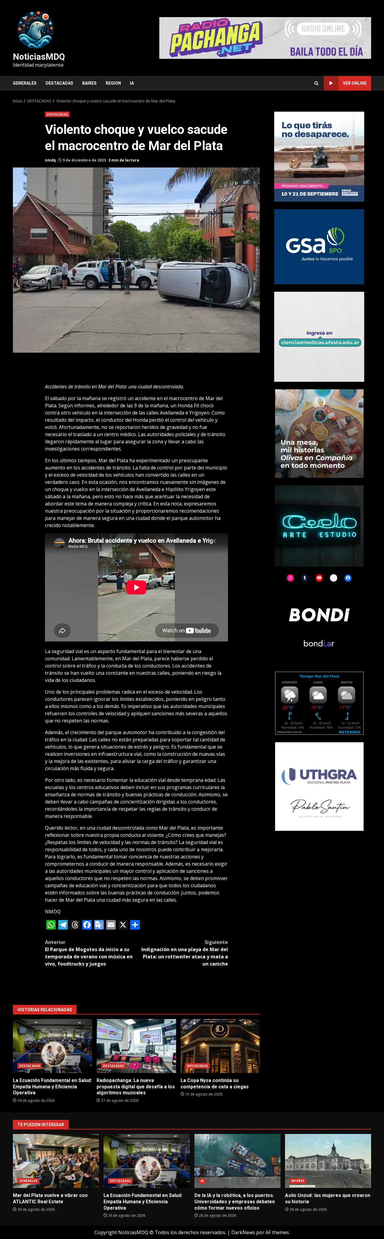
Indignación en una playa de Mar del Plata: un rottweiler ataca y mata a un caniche (184, 953)
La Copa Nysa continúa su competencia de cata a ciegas (220, 1046)
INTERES (297, 1181)
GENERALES (25, 83)
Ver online (355, 83)
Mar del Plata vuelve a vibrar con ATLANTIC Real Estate (56, 1161)
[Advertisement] (265, 37)
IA (132, 83)
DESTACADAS (59, 83)
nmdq (50, 160)
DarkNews (243, 1232)
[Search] (316, 83)
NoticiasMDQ (39, 57)
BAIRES (89, 83)
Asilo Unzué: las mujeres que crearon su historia (328, 1161)
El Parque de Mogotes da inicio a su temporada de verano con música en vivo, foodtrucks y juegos (89, 953)
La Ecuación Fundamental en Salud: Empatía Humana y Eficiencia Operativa (52, 1046)
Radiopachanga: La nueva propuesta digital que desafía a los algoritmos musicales (136, 1046)
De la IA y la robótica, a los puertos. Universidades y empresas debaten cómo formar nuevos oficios (237, 1161)
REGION (113, 83)
